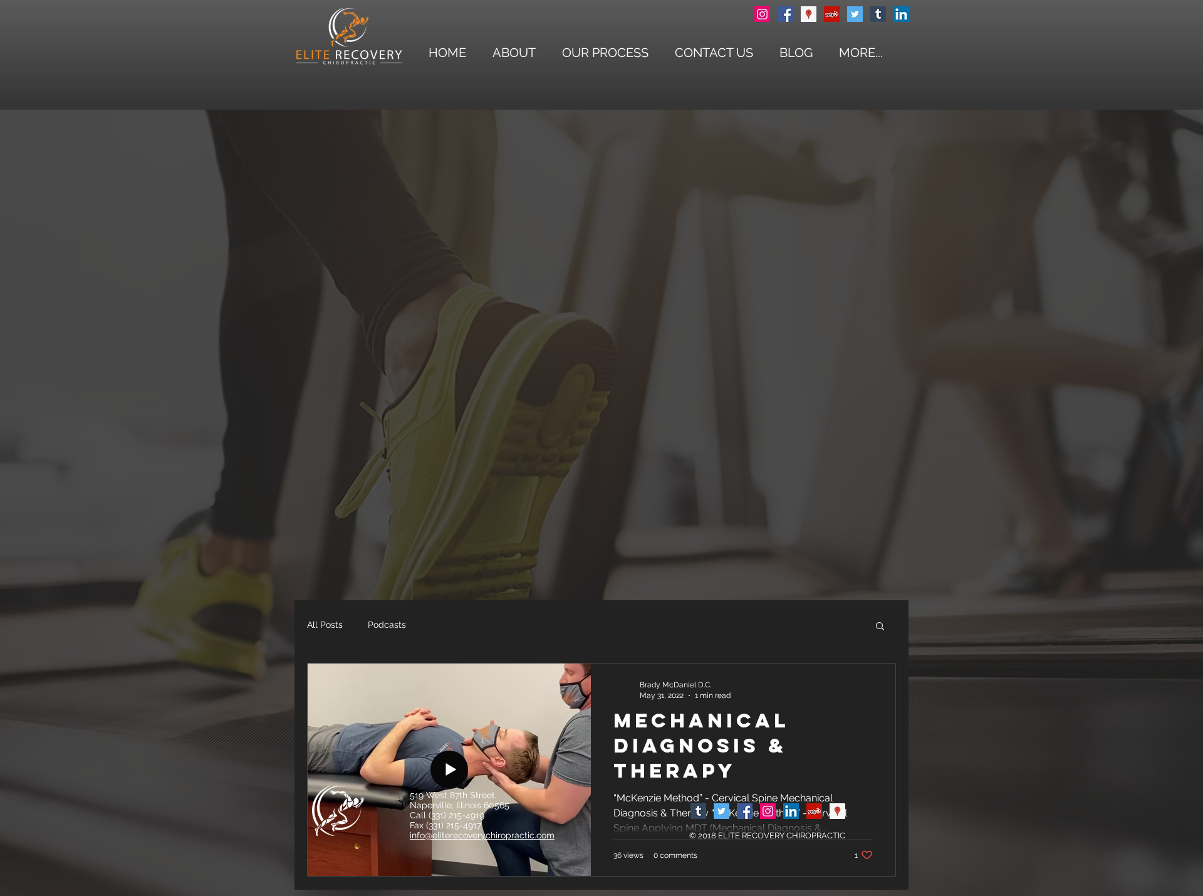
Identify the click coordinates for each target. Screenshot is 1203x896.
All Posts (325, 625)
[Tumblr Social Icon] (878, 14)
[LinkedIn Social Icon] (901, 14)
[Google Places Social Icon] (808, 14)
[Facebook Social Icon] (785, 14)
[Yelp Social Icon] (832, 14)
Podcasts (387, 625)
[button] (861, 53)
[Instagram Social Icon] (762, 14)
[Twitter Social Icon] (855, 14)
